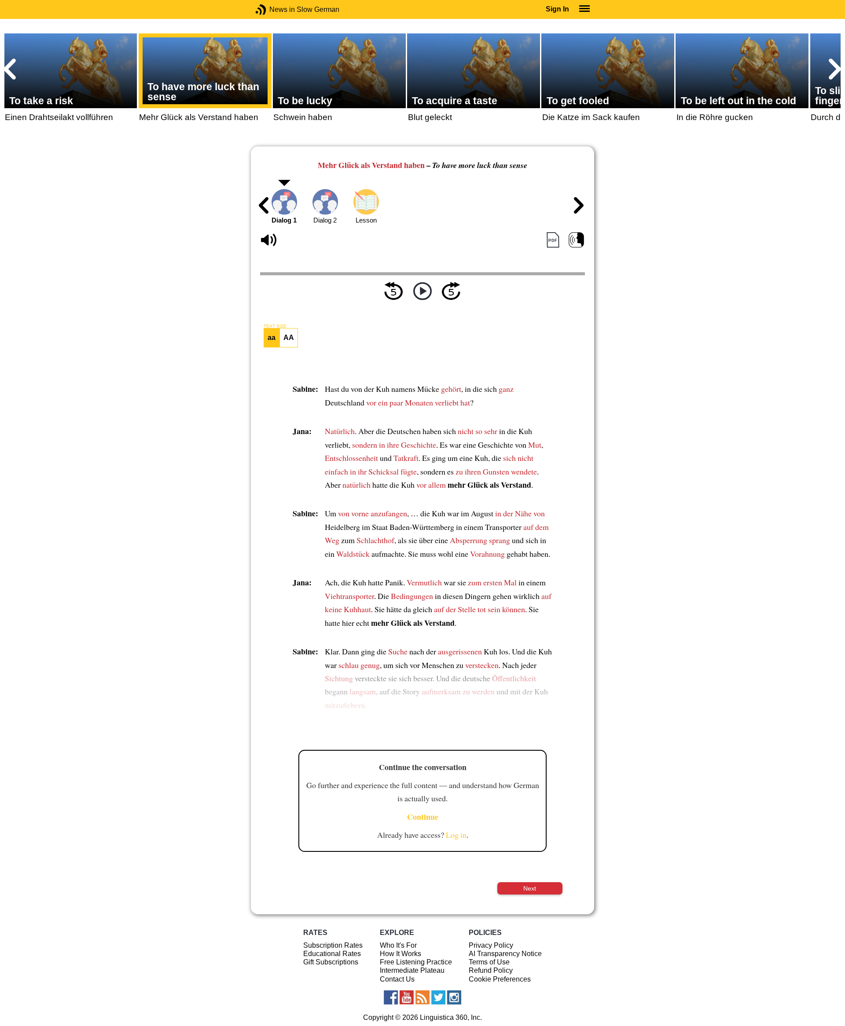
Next (529, 888)
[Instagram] (454, 997)
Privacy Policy (491, 945)
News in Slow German (274, 9)
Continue (422, 816)
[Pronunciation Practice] (576, 240)
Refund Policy (491, 970)
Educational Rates (332, 953)
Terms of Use (489, 962)
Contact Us (397, 979)
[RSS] (422, 997)
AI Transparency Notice (505, 953)
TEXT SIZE (275, 326)
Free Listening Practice (416, 962)
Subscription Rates (333, 945)
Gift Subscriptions (330, 962)
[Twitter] (438, 997)
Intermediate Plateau (412, 970)
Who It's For (398, 945)
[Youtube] (407, 997)
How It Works (400, 953)
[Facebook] (391, 997)
